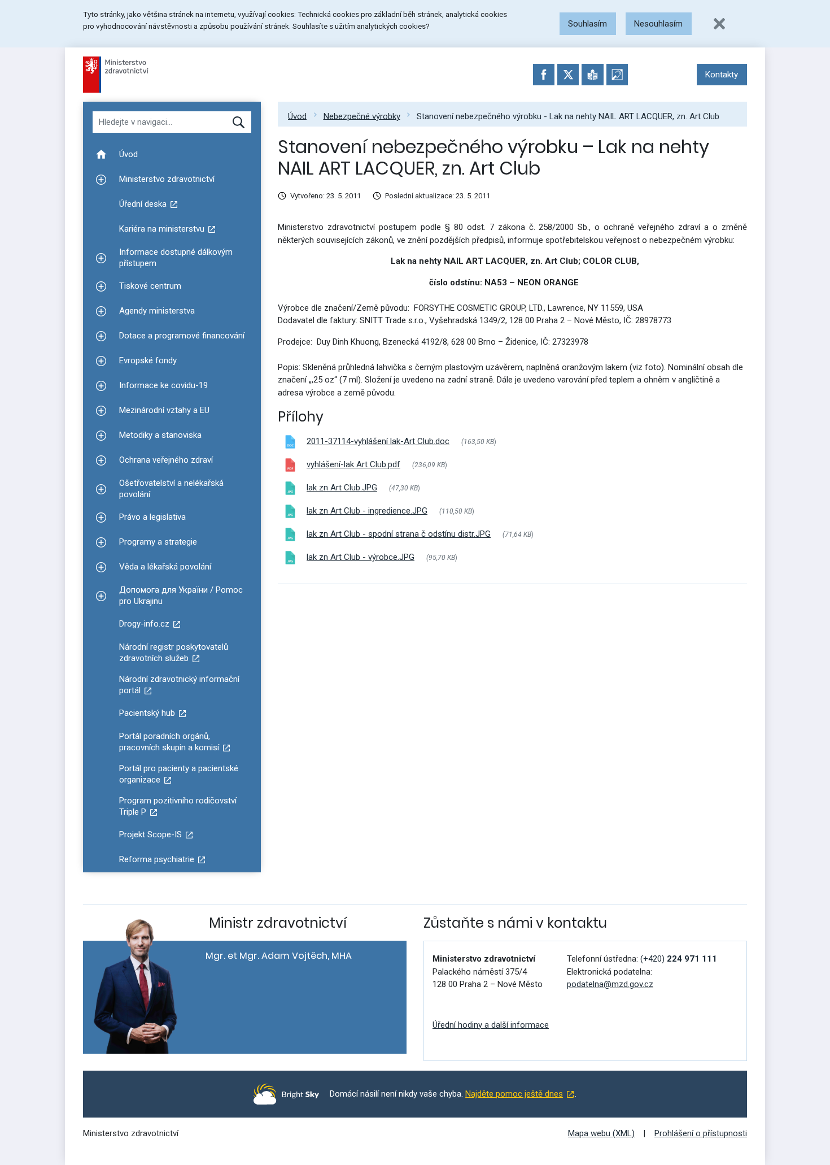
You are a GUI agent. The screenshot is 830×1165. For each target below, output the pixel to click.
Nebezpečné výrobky (362, 116)
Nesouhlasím (658, 24)
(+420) (678, 959)
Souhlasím (587, 24)
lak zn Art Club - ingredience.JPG (367, 511)
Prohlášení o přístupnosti (700, 1133)
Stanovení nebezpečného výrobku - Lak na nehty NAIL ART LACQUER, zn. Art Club (568, 116)
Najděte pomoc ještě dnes (514, 1094)
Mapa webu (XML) (601, 1133)
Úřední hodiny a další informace (491, 1025)
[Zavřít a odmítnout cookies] (719, 24)
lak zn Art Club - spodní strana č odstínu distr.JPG (399, 534)
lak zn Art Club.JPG (342, 487)
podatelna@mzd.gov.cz (610, 984)
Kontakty (721, 74)
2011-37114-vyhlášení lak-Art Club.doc (378, 441)
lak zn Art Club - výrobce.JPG (360, 557)
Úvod (297, 116)
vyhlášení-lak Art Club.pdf (353, 464)
